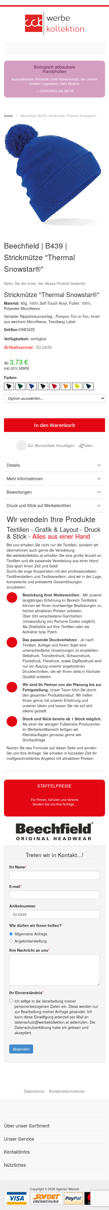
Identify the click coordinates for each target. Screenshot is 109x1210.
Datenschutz (34, 1091)
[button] (45, 445)
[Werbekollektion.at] (54, 23)
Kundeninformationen (67, 1091)
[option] (9, 386)
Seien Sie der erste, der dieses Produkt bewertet (44, 283)
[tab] (54, 465)
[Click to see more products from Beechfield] (54, 831)
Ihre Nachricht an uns (28, 950)
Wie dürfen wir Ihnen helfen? (35, 925)
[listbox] (54, 387)
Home (8, 115)
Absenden (21, 1049)
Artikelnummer (22, 905)
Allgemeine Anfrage (31, 933)
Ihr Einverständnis (25, 992)
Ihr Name (17, 866)
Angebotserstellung (31, 941)
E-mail (14, 886)
